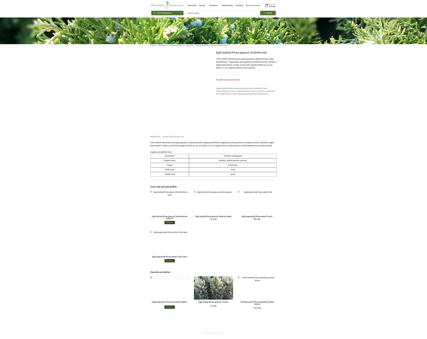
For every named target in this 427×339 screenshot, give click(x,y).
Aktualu (202, 5)
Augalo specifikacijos (173, 137)
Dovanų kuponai (254, 5)
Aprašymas (155, 137)
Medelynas (162, 45)
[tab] (155, 136)
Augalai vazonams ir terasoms (181, 45)
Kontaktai (239, 5)
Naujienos (213, 5)
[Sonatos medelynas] (167, 5)
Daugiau (169, 222)
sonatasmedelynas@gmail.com (256, 94)
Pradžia (153, 45)
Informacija (191, 5)
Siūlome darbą (227, 5)
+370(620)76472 (225, 94)
